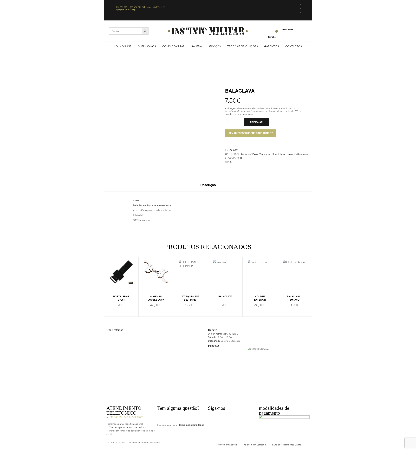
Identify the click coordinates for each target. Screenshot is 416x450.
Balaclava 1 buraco (294, 298)
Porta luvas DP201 (121, 298)
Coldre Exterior (260, 298)
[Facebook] (212, 415)
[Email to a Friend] (245, 162)
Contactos (293, 46)
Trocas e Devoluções (242, 46)
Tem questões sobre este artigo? (251, 133)
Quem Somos (147, 46)
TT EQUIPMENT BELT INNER (190, 298)
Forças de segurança (297, 153)
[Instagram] (221, 415)
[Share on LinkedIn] (241, 162)
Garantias (271, 46)
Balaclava (225, 296)
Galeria (196, 46)
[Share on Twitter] (238, 162)
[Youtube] (230, 415)
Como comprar (173, 46)
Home (191, 63)
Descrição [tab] (208, 185)
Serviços (214, 46)
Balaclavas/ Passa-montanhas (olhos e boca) (263, 153)
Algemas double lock (156, 298)
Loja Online (122, 46)
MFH (239, 157)
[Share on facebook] (234, 162)
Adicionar (256, 122)
